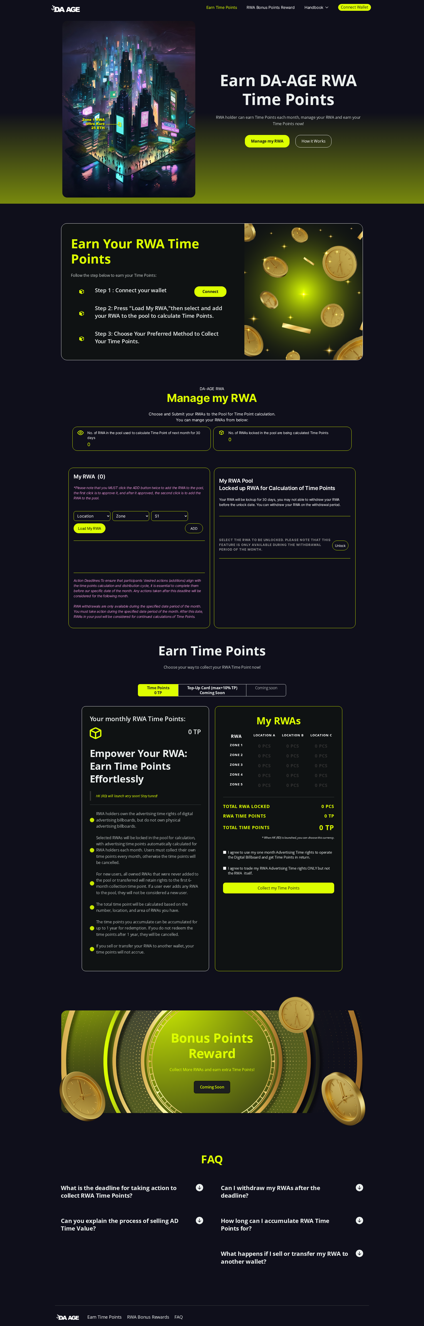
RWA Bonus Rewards (148, 1317)
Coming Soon (212, 1087)
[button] (316, 7)
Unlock (340, 546)
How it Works (314, 141)
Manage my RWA (267, 141)
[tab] (158, 690)
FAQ (178, 1317)
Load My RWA (89, 528)
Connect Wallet (354, 7)
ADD (194, 528)
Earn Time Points (221, 7)
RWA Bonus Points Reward (270, 7)
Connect (210, 291)
